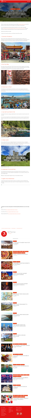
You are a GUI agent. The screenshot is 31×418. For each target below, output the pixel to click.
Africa (14, 251)
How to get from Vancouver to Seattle (20, 294)
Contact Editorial (3, 413)
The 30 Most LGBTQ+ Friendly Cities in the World (20, 399)
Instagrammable (13, 228)
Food (13, 354)
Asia (16, 251)
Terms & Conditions (3, 414)
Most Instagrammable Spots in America (11, 209)
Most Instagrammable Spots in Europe (12, 211)
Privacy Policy (3, 415)
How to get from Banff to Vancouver (20, 305)
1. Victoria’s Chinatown (6, 36)
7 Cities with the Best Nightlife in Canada (21, 243)
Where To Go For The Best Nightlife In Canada (20, 274)
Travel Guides (19, 364)
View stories (9, 233)
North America (14, 282)
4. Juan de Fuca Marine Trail (8, 112)
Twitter (9, 412)
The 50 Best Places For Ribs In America (21, 356)
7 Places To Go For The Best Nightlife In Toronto (20, 284)
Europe (21, 251)
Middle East (27, 251)
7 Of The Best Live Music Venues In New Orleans (21, 346)
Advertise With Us (3, 411)
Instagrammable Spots (22, 24)
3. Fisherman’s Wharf (6, 87)
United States (21, 354)
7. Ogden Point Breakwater (7, 178)
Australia (19, 251)
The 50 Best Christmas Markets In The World (21, 264)
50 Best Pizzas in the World (20, 254)
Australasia (16, 395)
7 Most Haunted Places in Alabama (20, 387)
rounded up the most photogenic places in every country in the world (13, 28)
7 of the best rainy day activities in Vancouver (19, 325)
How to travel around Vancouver (19, 336)
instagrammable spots (19, 228)
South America (19, 376)
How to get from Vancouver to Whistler (20, 315)
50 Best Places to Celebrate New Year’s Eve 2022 (20, 378)
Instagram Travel (11, 411)
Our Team (2, 412)
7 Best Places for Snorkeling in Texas (21, 366)
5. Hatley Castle (5, 140)
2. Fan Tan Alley (5, 64)
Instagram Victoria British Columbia (6, 228)
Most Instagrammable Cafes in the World (14, 213)
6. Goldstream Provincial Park (8, 169)
